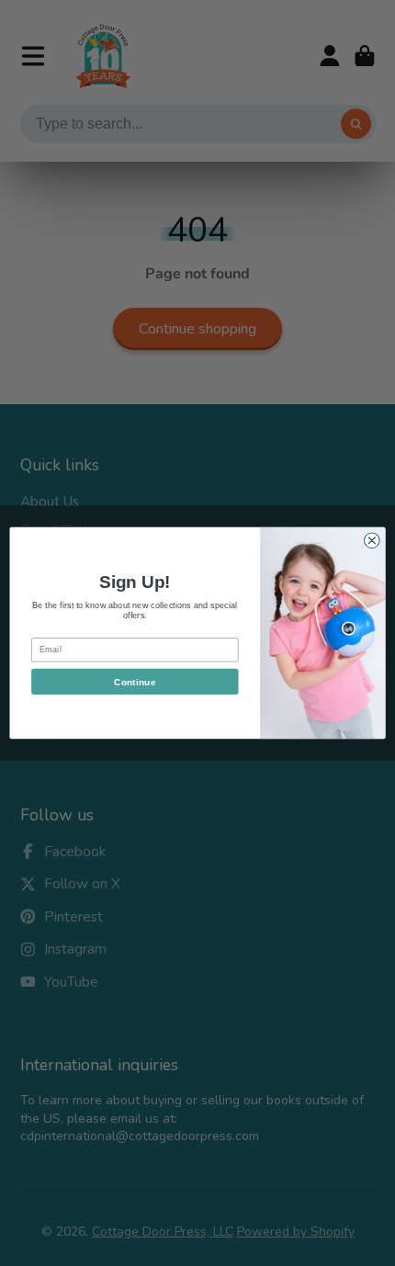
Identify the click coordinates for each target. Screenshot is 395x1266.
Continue (134, 681)
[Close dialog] (371, 540)
